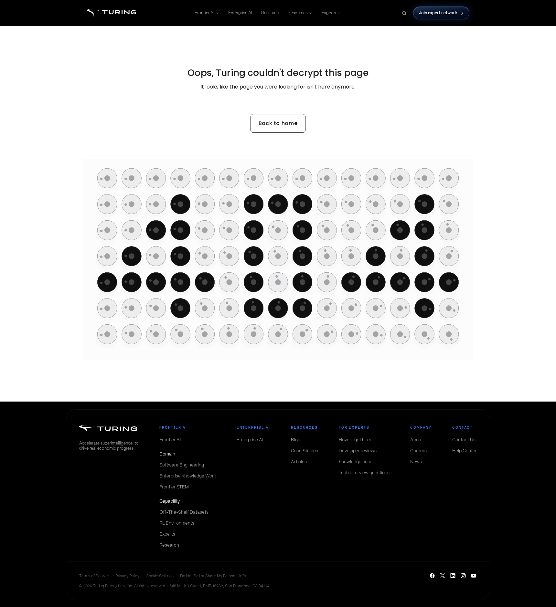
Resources (297, 12)
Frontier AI (204, 12)
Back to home (278, 123)
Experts (328, 12)
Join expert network (438, 12)
